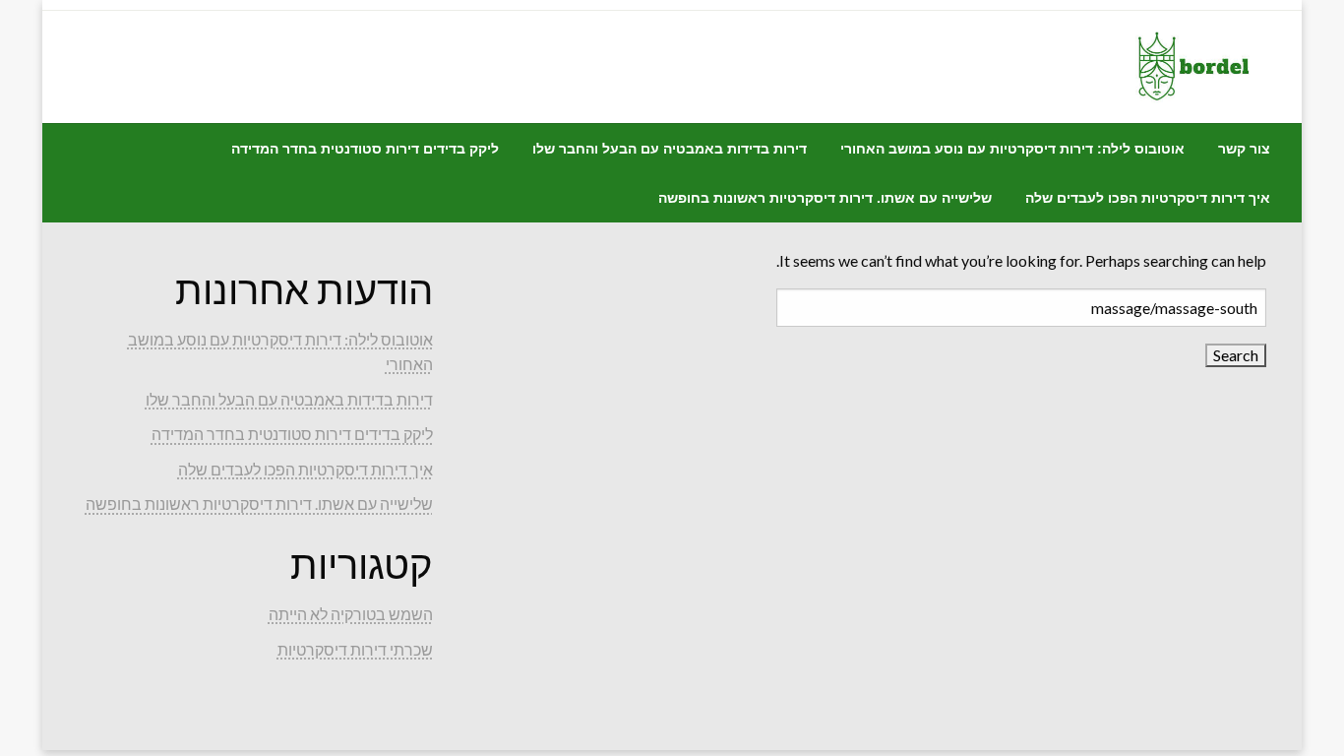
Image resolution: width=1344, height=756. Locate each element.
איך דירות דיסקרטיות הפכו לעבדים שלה (1147, 198)
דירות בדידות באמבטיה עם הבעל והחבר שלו (669, 149)
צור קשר (1244, 149)
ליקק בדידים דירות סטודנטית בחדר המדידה (365, 149)
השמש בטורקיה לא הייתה (351, 613)
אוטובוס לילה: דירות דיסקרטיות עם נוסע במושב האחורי (1012, 149)
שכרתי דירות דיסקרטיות (355, 649)
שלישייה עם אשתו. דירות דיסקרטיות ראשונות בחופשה (825, 198)
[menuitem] (1244, 148)
